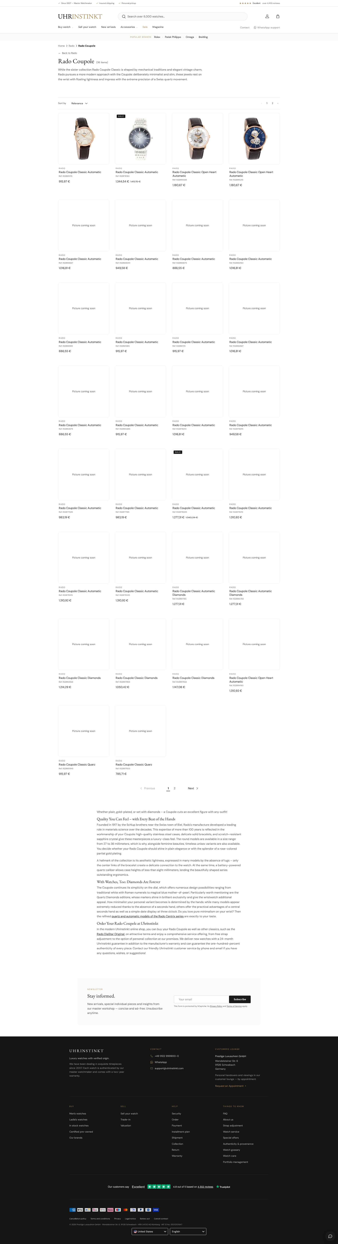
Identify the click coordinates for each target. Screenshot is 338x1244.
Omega (190, 37)
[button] (278, 16)
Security (176, 1113)
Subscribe (240, 999)
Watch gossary (231, 1149)
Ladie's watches (78, 1119)
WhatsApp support (268, 27)
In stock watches (79, 1125)
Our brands (75, 1137)
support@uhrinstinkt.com (169, 1068)
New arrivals (108, 27)
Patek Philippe (173, 37)
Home (61, 45)
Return (175, 1149)
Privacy (117, 1218)
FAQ (225, 1113)
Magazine (158, 27)
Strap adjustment (233, 1125)
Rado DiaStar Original (110, 934)
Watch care (229, 1155)
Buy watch (64, 27)
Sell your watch (87, 27)
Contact (245, 27)
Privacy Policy (216, 1006)
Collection (177, 1143)
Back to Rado (67, 53)
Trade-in (125, 1119)
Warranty (177, 1155)
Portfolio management (235, 1162)
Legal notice (130, 1218)
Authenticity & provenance (238, 1143)
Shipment (177, 1137)
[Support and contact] (330, 1236)
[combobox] (183, 16)
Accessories (128, 27)
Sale (145, 27)
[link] (147, 788)
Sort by (62, 103)
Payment (177, 1125)
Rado (71, 45)
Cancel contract (161, 1218)
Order (175, 1119)
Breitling (203, 37)
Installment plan (181, 1131)
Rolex (157, 37)
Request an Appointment (229, 1085)
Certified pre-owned (81, 1131)
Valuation (126, 1125)
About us (228, 1119)
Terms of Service (234, 1006)
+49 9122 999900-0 (167, 1056)
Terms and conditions (100, 1218)
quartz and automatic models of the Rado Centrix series (148, 916)
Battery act (145, 1218)
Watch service (231, 1131)
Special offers (231, 1137)
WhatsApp (161, 1062)
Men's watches (77, 1113)
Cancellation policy (77, 1218)
